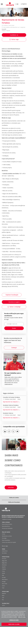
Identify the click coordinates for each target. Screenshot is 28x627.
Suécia (3, 585)
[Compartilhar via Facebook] (9, 431)
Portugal (3, 581)
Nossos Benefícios (6, 526)
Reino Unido (4, 583)
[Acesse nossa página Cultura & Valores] (14, 369)
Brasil (3, 595)
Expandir (4, 29)
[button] (14, 35)
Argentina (4, 593)
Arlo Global (4, 553)
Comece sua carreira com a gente (9, 542)
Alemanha (4, 558)
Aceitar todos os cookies (14, 624)
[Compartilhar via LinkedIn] (5, 431)
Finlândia (4, 569)
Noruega (4, 577)
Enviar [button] (14, 328)
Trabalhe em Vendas (6, 519)
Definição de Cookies (14, 620)
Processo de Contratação (7, 528)
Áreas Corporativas (6, 540)
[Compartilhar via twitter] (13, 431)
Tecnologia (4, 538)
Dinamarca (4, 564)
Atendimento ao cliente (7, 536)
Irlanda (3, 573)
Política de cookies (22, 617)
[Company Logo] (9, 4)
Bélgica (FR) (4, 560)
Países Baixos (5, 579)
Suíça (3, 587)
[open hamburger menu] (2, 4)
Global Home (4, 551)
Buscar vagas (5, 546)
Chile (3, 597)
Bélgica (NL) (4, 562)
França (3, 571)
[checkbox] (14, 40)
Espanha (4, 567)
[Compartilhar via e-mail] (17, 431)
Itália (3, 575)
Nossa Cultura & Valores (7, 524)
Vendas (3, 534)
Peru (3, 599)
